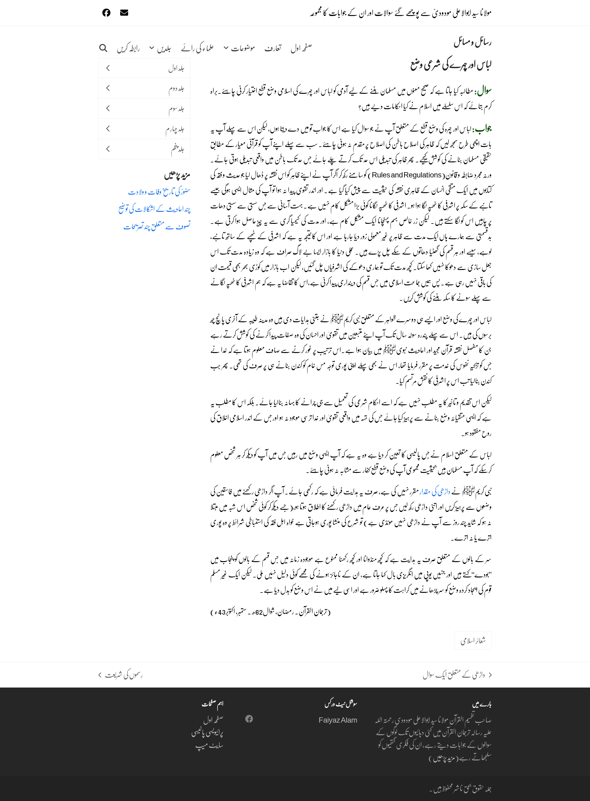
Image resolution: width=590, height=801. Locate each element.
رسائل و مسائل (473, 41)
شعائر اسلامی (473, 640)
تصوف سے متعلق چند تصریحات (157, 226)
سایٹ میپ (209, 745)
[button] (103, 42)
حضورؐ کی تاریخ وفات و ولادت (159, 191)
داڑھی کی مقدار (434, 491)
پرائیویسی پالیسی (207, 732)
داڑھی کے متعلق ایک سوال (457, 674)
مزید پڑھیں (444, 757)
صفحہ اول (213, 720)
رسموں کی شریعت (124, 674)
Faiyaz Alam (337, 720)
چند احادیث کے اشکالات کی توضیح (154, 209)
